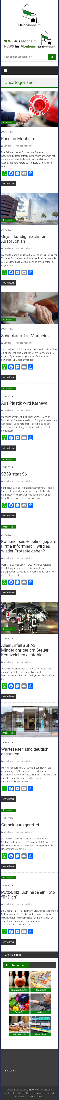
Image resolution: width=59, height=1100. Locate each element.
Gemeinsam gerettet (20, 824)
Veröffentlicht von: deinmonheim (17, 146)
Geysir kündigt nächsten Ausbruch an (23, 239)
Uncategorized (8, 122)
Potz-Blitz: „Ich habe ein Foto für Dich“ (28, 894)
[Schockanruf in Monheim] (29, 308)
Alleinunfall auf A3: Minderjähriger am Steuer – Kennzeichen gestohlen (26, 650)
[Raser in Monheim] (29, 108)
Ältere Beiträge (13, 954)
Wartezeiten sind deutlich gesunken (25, 751)
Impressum (10, 1070)
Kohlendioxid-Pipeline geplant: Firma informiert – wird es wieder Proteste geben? (29, 546)
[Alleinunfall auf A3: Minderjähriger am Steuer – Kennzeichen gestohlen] (29, 617)
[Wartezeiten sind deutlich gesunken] (29, 721)
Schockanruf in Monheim (25, 335)
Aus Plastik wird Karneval (24, 403)
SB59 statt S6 (14, 474)
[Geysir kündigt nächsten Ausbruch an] (29, 208)
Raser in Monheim (18, 138)
